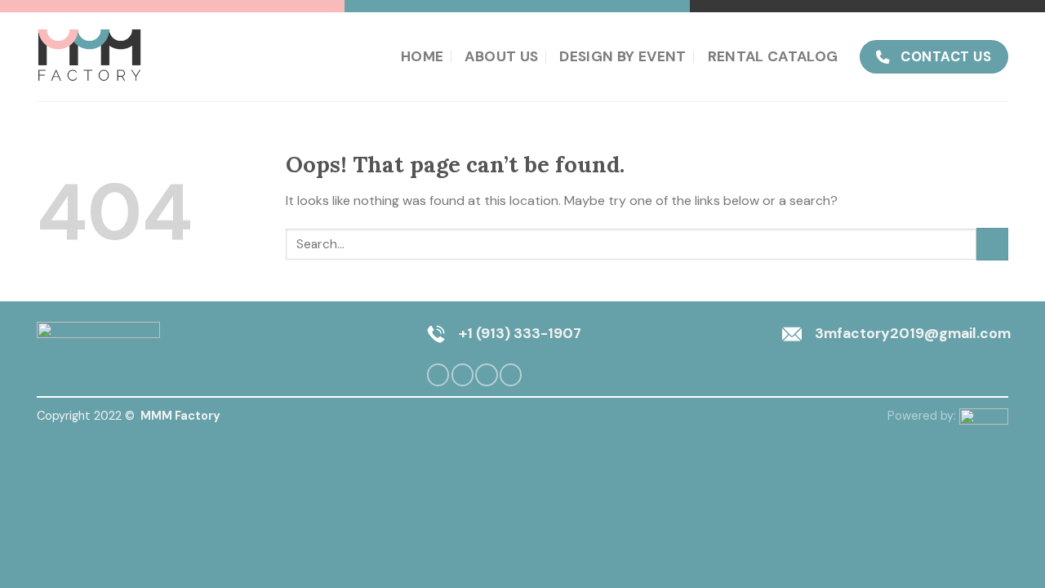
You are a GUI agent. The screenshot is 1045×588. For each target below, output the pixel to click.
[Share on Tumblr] (511, 374)
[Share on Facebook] (438, 374)
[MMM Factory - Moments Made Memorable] (92, 57)
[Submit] (992, 244)
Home (422, 56)
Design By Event (622, 56)
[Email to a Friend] (462, 374)
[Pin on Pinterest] (486, 374)
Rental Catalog (773, 56)
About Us (501, 56)
